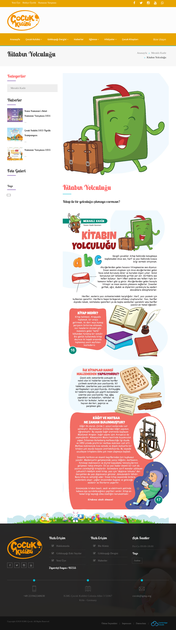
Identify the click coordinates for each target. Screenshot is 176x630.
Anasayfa (15, 39)
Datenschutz (141, 623)
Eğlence (93, 39)
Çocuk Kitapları (130, 39)
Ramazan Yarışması (47, 2)
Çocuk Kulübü (33, 39)
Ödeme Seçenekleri (109, 623)
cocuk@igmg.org (142, 596)
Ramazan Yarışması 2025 (37, 150)
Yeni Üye (16, 2)
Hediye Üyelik (29, 2)
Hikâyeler (109, 39)
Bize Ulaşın (159, 39)
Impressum (126, 623)
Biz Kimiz (103, 546)
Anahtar (137, 560)
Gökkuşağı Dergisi (57, 39)
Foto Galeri (16, 170)
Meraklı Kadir (158, 53)
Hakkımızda (62, 546)
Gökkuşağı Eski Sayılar (68, 553)
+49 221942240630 (34, 596)
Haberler (79, 39)
